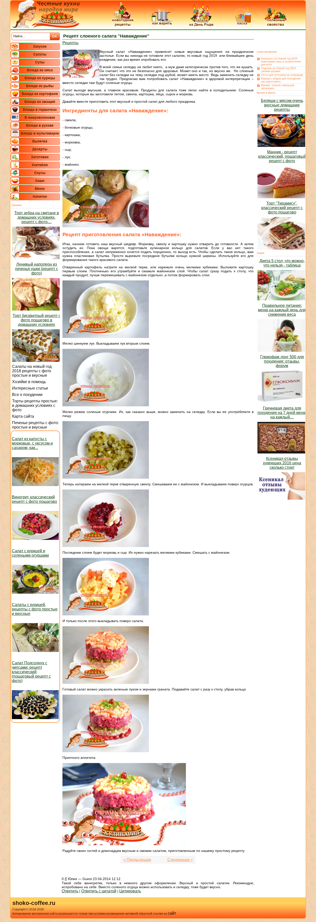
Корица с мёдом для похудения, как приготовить (281, 80)
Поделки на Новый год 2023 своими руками (278, 70)
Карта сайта (23, 416)
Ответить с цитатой (98, 891)
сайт (172, 913)
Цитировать (130, 891)
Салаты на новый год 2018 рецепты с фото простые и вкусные (32, 370)
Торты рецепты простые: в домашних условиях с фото (35, 405)
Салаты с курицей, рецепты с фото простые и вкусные (35, 609)
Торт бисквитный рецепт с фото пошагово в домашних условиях (36, 320)
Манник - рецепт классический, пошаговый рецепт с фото (282, 156)
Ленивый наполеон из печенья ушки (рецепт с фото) (36, 268)
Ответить (70, 891)
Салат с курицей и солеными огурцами (30, 553)
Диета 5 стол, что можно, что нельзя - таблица (282, 263)
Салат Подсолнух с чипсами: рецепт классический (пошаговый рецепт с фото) (31, 672)
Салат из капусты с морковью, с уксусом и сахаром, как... (32, 443)
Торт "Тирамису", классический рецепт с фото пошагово (282, 207)
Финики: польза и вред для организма (277, 87)
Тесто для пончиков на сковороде (282, 74)
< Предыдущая (137, 860)
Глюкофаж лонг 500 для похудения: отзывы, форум (282, 361)
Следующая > (180, 860)
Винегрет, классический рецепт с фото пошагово (34, 499)
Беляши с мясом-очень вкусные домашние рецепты (282, 105)
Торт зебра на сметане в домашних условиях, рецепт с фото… (36, 217)
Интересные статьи (30, 388)
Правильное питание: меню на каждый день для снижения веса (282, 309)
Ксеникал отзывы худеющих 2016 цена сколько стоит (282, 463)
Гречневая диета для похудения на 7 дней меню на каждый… (281, 412)
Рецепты (70, 43)
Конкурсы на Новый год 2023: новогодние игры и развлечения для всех (281, 61)
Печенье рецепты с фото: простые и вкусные (35, 425)
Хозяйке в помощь (29, 382)
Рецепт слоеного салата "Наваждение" (106, 36)
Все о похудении (27, 394)
